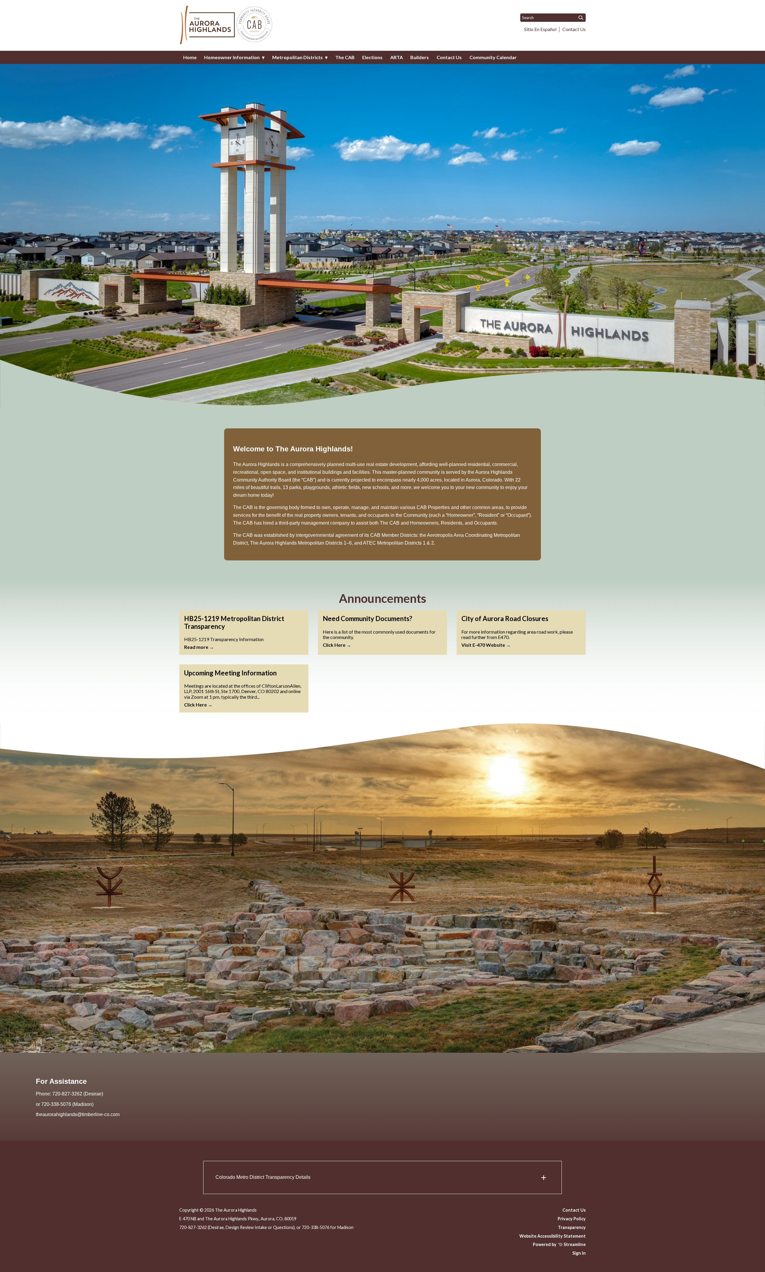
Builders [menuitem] (419, 57)
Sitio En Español (540, 29)
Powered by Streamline (559, 1244)
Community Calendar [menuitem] (493, 57)
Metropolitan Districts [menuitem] (297, 57)
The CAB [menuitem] (345, 57)
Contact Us (574, 29)
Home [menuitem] (190, 57)
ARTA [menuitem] (396, 57)
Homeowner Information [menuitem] (232, 57)
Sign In (579, 1253)
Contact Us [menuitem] (449, 57)
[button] (382, 1177)
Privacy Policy (572, 1218)
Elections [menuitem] (372, 57)
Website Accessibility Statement (552, 1236)
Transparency (572, 1227)
